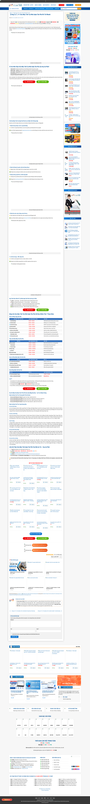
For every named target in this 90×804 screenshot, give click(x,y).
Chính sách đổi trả (44, 765)
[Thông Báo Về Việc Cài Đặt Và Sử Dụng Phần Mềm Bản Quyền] (72, 16)
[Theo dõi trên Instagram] (72, 766)
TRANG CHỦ (26, 8)
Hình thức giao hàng (45, 768)
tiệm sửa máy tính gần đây (20, 28)
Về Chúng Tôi (31, 8)
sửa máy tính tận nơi (29, 23)
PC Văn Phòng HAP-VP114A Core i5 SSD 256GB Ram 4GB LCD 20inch (15, 500)
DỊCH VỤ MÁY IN (46, 4)
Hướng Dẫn (57, 8)
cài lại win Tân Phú (27, 217)
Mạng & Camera (38, 4)
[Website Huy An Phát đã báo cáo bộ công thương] (45, 790)
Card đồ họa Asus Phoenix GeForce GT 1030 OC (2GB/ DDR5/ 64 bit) (55, 478)
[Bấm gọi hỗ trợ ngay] (3, 800)
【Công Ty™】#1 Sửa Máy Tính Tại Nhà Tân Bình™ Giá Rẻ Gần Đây (49, 610)
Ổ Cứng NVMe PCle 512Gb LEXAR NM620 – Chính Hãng (28, 523)
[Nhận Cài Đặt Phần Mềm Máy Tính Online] (72, 33)
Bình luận (12, 619)
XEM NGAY (69, 679)
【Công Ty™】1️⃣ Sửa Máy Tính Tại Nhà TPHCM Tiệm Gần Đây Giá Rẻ (19, 12)
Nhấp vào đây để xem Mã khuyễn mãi (40, 545)
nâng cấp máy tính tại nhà (26, 130)
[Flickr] (75, 769)
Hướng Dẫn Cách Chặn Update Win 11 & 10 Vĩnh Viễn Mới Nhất (74, 227)
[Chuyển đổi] (53, 760)
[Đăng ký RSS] (78, 766)
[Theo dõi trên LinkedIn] (72, 769)
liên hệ (57, 801)
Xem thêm (78, 646)
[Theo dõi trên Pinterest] (77, 766)
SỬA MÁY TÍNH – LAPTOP (28, 4)
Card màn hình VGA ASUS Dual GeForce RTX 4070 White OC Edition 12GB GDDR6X (42, 523)
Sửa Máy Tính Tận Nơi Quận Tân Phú (25, 594)
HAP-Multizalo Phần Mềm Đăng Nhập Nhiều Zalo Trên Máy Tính (73, 243)
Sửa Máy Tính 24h (25, 768)
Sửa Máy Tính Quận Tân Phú (47, 593)
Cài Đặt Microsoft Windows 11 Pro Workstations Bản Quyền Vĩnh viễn (71, 664)
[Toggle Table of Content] (60, 557)
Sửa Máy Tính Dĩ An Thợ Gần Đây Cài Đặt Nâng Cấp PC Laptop (74, 247)
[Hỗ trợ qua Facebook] (2, 788)
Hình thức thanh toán (45, 766)
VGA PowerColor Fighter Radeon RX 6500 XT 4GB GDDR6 (55, 500)
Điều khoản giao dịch (45, 761)
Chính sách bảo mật (45, 759)
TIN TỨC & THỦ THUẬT (49, 8)
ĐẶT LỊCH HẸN (61, 4)
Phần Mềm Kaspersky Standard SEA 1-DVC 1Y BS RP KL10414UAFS (58, 664)
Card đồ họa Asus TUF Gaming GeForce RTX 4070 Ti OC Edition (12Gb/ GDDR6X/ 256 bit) (28, 478)
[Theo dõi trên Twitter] (75, 766)
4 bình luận (70, 240)
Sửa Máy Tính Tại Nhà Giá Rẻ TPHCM (21, 452)
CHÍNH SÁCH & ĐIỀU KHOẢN (39, 8)
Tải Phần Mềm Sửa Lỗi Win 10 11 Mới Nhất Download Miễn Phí (74, 235)
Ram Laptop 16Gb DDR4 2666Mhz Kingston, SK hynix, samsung (15, 478)
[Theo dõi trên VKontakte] (77, 769)
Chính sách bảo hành (45, 763)
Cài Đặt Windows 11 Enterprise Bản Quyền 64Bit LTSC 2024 (15, 664)
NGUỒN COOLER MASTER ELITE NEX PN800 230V (15, 523)
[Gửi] (79, 9)
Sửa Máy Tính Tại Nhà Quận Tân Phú (56, 593)
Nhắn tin (19, 482)
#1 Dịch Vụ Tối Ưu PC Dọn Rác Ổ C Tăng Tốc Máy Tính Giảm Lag (74, 224)
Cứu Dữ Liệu (53, 4)
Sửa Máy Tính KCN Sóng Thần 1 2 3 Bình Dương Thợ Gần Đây (74, 239)
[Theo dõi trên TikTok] (74, 766)
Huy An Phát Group (29, 766)
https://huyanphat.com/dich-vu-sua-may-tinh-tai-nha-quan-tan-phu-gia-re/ (27, 453)
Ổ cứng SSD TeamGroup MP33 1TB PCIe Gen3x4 (55, 523)
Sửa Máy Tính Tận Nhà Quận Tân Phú (14, 594)
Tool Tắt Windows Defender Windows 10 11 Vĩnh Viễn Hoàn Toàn (73, 231)
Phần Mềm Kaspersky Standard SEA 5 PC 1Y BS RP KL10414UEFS (29, 664)
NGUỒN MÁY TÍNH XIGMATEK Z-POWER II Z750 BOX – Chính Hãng (28, 500)
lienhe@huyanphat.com (17, 766)
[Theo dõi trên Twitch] (78, 769)
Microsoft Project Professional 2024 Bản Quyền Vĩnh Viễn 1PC (43, 664)
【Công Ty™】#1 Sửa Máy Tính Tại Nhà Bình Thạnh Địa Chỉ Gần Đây (23, 610)
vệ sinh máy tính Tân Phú (19, 179)
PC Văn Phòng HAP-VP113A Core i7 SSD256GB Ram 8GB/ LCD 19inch (42, 478)
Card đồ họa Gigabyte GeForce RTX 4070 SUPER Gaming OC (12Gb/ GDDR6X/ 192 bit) (42, 500)
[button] (69, 5)
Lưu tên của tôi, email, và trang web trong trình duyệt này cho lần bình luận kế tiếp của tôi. (26, 634)
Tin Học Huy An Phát (20, 17)
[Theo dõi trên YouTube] (74, 769)
